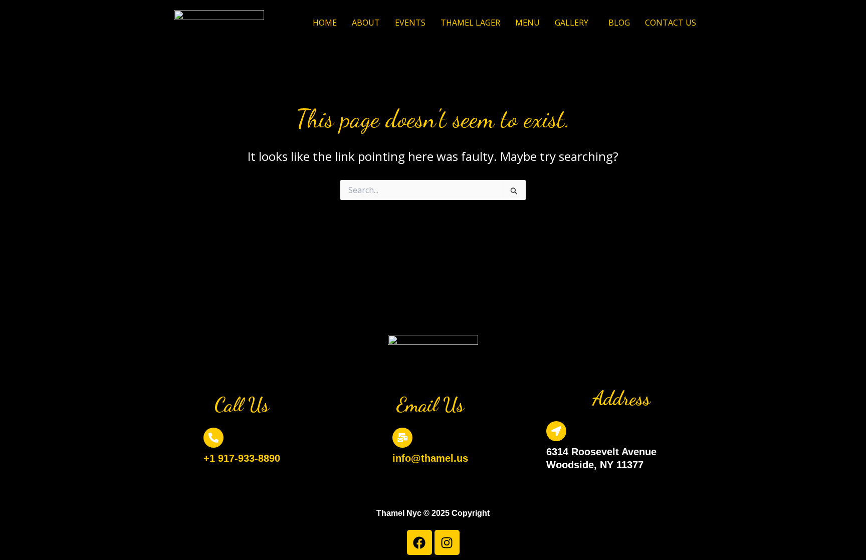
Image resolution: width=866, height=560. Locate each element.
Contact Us (670, 22)
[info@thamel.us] (402, 438)
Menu (527, 22)
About (366, 22)
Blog (619, 22)
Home (325, 22)
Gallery (571, 22)
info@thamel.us (430, 458)
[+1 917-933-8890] (213, 438)
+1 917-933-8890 (241, 458)
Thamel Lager (470, 22)
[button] (574, 22)
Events (410, 22)
